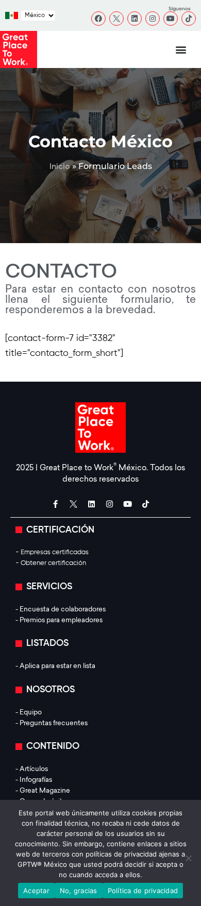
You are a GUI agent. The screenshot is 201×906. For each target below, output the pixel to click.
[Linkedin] (134, 18)
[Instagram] (152, 18)
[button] (181, 49)
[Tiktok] (188, 18)
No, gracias (78, 890)
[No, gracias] (188, 858)
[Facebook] (98, 18)
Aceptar (36, 890)
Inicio (59, 167)
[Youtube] (170, 18)
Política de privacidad (143, 890)
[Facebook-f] (55, 504)
